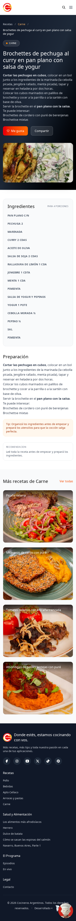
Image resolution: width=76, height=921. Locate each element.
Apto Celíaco (10, 792)
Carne (6, 804)
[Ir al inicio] (7, 7)
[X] (37, 761)
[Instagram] (17, 761)
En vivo (7, 869)
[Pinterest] (58, 761)
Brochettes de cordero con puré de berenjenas (35, 115)
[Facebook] (6, 761)
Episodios (9, 863)
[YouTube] (27, 761)
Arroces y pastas (13, 798)
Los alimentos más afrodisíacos (22, 822)
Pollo (6, 780)
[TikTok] (48, 761)
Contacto (8, 887)
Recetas (8, 24)
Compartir (42, 131)
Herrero (8, 827)
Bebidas (8, 786)
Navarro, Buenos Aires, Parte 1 (22, 845)
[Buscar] (64, 7)
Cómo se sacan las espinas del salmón (26, 839)
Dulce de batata (13, 833)
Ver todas (66, 481)
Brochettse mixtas (15, 120)
